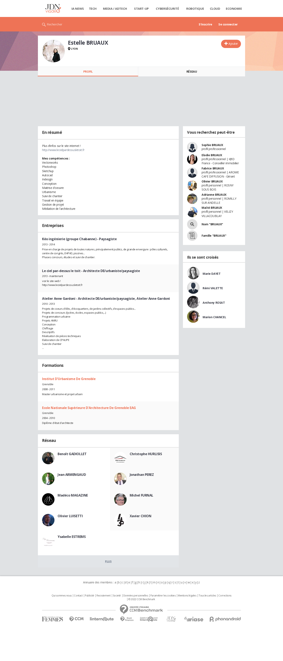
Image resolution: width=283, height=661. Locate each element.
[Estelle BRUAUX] (53, 51)
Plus (108, 561)
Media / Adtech (115, 8)
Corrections (224, 595)
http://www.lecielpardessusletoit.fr (63, 150)
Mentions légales (187, 595)
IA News (77, 8)
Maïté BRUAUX (212, 208)
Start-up (141, 8)
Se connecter (228, 24)
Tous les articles (207, 595)
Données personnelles (135, 595)
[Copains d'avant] (149, 619)
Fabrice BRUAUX (213, 168)
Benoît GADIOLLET (72, 454)
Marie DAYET (211, 274)
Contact (78, 595)
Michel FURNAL (142, 495)
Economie (234, 8)
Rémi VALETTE (213, 288)
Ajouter (233, 44)
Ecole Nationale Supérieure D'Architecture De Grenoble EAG (89, 407)
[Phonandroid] (225, 619)
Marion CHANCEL (214, 317)
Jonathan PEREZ (142, 474)
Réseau (191, 71)
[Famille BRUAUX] (192, 235)
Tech (93, 8)
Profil (88, 71)
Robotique (195, 8)
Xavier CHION (140, 516)
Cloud (215, 8)
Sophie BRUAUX (212, 145)
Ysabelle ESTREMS (72, 536)
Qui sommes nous (62, 595)
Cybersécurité (167, 8)
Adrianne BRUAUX (214, 195)
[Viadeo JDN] (171, 619)
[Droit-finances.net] (127, 619)
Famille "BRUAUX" (214, 236)
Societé (117, 595)
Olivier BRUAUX (212, 181)
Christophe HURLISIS (146, 454)
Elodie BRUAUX (212, 155)
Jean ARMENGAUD (72, 474)
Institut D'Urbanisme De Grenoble (69, 379)
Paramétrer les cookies (163, 595)
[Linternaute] (102, 619)
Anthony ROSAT (214, 303)
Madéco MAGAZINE (73, 495)
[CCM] (76, 619)
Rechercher (54, 24)
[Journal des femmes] (52, 619)
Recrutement (103, 595)
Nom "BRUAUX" (212, 224)
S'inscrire (205, 24)
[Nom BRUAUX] (192, 224)
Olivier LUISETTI (70, 516)
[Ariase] (193, 619)
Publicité (89, 595)
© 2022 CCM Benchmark (141, 599)
